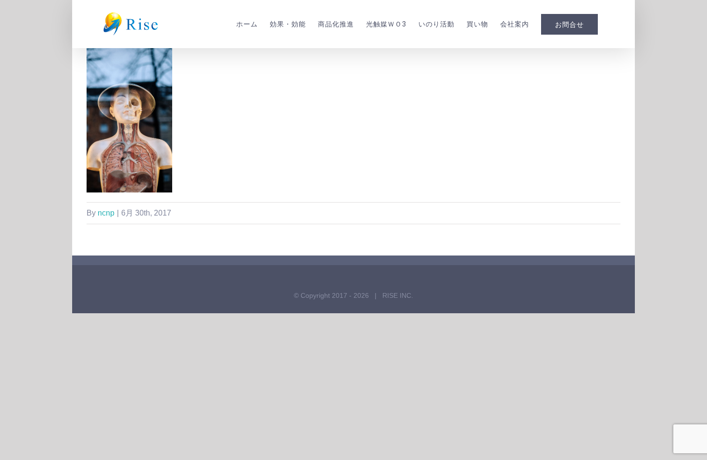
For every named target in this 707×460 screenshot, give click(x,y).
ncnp (106, 213)
